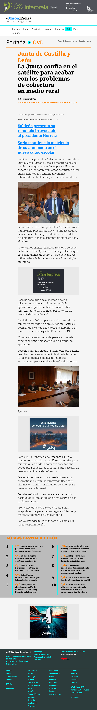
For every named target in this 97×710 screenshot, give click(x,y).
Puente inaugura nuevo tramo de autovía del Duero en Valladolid (26, 558)
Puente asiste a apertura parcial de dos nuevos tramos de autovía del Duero (29, 548)
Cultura (74, 682)
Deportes (59, 29)
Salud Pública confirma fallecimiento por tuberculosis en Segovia (27, 577)
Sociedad (74, 676)
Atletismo (53, 682)
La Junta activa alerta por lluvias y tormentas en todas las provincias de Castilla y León (75, 548)
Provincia (36, 29)
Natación (52, 688)
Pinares (31, 673)
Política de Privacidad (42, 657)
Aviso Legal (38, 652)
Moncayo (31, 697)
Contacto (37, 659)
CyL (68, 29)
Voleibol (52, 679)
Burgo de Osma (34, 685)
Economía (74, 679)
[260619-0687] (48, 280)
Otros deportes (55, 694)
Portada (16, 29)
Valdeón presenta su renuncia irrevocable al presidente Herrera (37, 131)
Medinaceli (32, 703)
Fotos (76, 29)
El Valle (31, 679)
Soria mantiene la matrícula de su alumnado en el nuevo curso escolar (43, 148)
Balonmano (53, 685)
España (48, 29)
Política (74, 673)
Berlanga (31, 676)
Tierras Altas (33, 682)
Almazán (31, 700)
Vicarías (31, 691)
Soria (26, 29)
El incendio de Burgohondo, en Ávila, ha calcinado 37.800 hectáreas (27, 567)
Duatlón (52, 691)
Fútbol (51, 676)
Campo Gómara (34, 694)
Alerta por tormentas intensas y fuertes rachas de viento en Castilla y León (73, 558)
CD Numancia (54, 673)
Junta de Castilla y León (67, 41)
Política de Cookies (41, 654)
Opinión (16, 33)
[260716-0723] (48, 621)
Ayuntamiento (11, 676)
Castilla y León (85, 41)
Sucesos (9, 679)
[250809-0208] (48, 433)
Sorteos (75, 697)
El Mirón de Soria (27, 18)
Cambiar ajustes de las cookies (73, 652)
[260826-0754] (48, 6)
